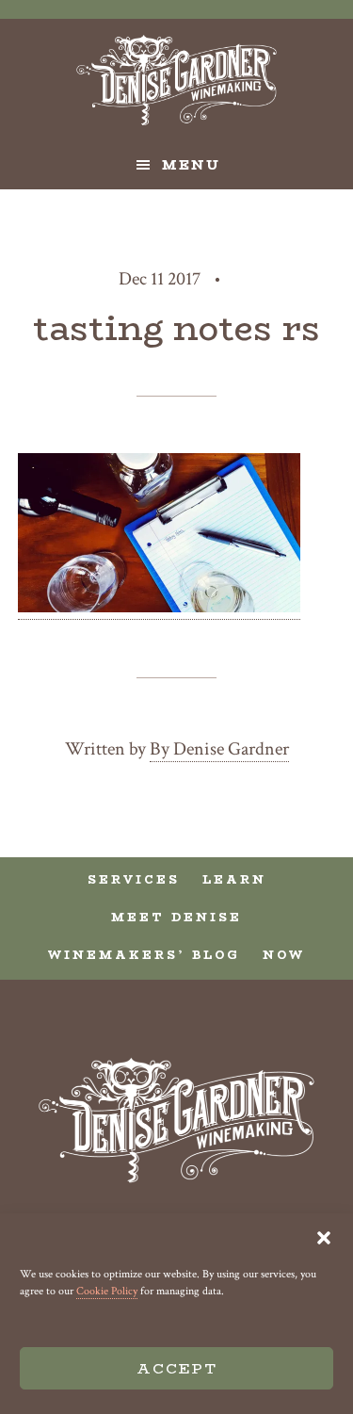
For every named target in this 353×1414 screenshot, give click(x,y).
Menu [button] (191, 164)
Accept (176, 1368)
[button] (323, 1237)
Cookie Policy (106, 1291)
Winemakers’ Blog (144, 955)
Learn (234, 879)
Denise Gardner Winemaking (177, 80)
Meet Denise (176, 917)
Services (134, 879)
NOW (284, 955)
